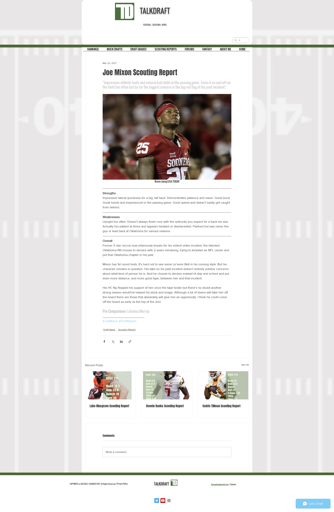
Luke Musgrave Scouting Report (109, 406)
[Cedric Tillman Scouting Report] (223, 385)
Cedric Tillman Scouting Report (221, 406)
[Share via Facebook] (104, 341)
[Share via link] (130, 341)
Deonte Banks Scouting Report (165, 406)
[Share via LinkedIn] (121, 341)
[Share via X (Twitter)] (112, 341)
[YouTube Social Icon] (162, 500)
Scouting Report (127, 329)
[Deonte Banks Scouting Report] (167, 385)
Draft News (109, 329)
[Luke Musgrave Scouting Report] (110, 385)
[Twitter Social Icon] (156, 500)
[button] (93, 50)
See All (245, 364)
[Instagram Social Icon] (168, 500)
